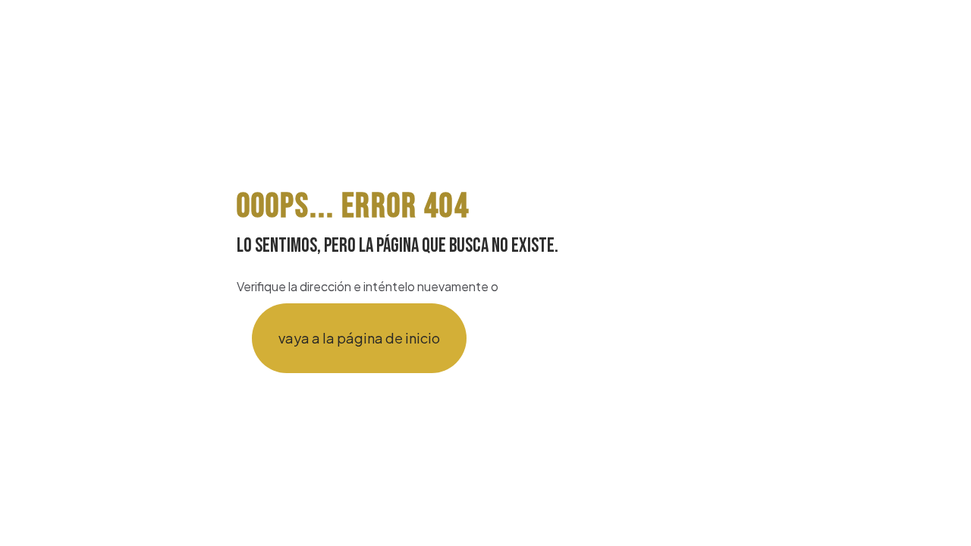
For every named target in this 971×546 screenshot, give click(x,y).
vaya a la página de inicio (359, 338)
